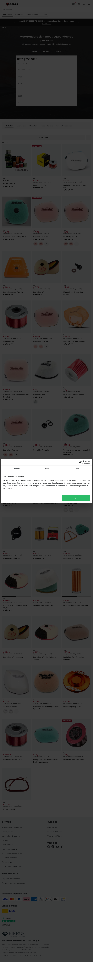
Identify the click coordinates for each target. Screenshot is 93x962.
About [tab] (76, 469)
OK (76, 498)
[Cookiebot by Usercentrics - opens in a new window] (80, 462)
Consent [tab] (16, 469)
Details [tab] (46, 469)
